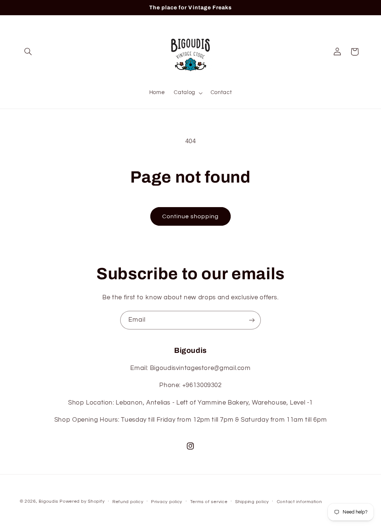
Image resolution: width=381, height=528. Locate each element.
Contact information (299, 502)
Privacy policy (166, 502)
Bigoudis (48, 501)
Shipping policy (252, 502)
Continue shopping (190, 216)
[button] (28, 51)
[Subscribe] (251, 320)
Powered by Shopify (82, 501)
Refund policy (128, 502)
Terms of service (209, 502)
